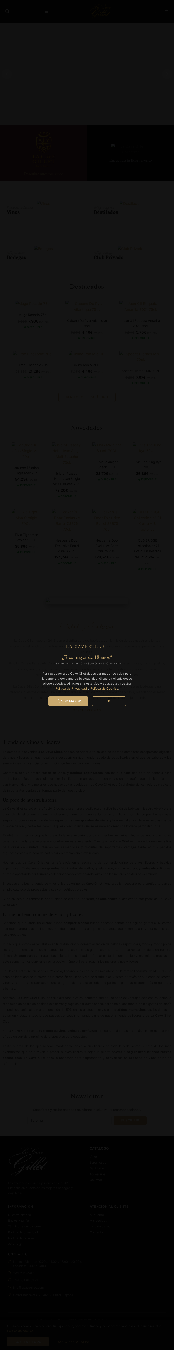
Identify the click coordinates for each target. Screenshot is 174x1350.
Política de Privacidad (71, 688)
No (108, 701)
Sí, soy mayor (68, 701)
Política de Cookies (104, 688)
